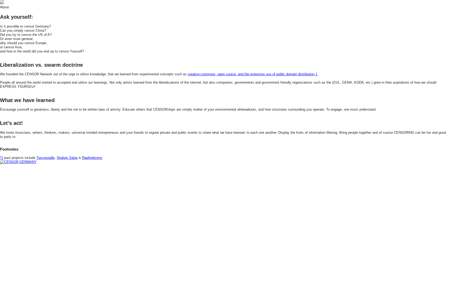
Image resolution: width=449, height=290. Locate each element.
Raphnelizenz (92, 158)
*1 (1, 158)
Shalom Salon (67, 158)
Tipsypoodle (45, 158)
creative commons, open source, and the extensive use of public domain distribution (252, 74)
